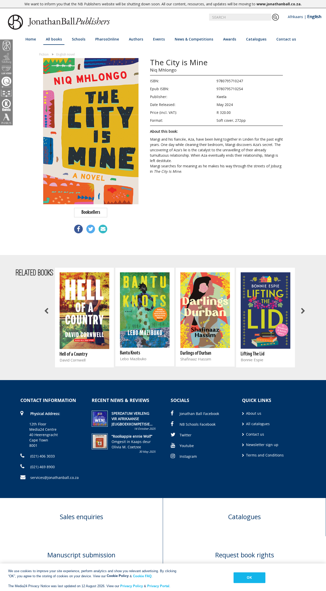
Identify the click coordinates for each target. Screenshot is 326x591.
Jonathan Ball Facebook (199, 413)
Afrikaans (295, 16)
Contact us (286, 39)
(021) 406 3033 (42, 456)
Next (302, 311)
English (314, 16)
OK (249, 578)
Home (30, 39)
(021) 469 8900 (42, 466)
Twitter (186, 435)
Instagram (188, 456)
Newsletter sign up (261, 444)
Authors (136, 39)
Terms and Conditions (264, 455)
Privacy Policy (131, 586)
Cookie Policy (118, 576)
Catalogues (256, 39)
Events (159, 39)
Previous (47, 311)
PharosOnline (107, 39)
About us (253, 413)
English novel (65, 54)
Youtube (187, 445)
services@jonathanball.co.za (54, 477)
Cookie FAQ (142, 576)
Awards (229, 39)
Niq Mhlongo (163, 70)
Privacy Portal (158, 586)
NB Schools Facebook (197, 424)
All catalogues (257, 423)
